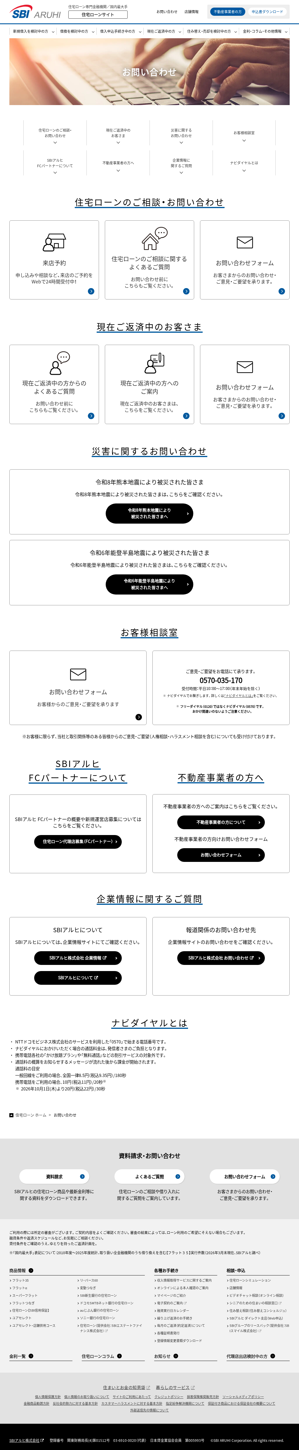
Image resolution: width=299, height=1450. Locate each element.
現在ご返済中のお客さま (118, 133)
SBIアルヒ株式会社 (24, 1440)
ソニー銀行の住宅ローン (97, 1317)
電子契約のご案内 (170, 1303)
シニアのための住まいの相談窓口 (254, 1303)
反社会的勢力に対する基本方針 (75, 1403)
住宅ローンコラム (98, 1356)
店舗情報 (192, 11)
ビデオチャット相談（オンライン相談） (257, 1295)
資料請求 (54, 1176)
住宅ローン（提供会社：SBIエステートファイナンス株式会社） (111, 1328)
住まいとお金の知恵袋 (124, 1387)
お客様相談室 (244, 132)
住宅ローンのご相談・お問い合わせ (55, 133)
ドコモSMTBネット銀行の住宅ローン (106, 1303)
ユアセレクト (22, 1317)
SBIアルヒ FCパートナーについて (55, 163)
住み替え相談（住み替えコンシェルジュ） (258, 1310)
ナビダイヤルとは (244, 162)
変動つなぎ (88, 1287)
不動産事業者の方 (228, 11)
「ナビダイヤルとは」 (238, 695)
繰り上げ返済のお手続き (174, 1318)
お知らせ (162, 1356)
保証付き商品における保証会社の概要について (241, 1403)
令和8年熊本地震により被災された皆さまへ (149, 513)
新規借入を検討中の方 (30, 31)
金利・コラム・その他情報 (262, 31)
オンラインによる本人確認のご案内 (182, 1287)
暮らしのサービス (173, 1387)
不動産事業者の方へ (118, 162)
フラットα (19, 1287)
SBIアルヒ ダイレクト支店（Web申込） (256, 1318)
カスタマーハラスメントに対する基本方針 (131, 1403)
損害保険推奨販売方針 (203, 1396)
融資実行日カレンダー (173, 1310)
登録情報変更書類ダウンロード (179, 1340)
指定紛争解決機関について (185, 1403)
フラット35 (20, 1280)
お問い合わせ (167, 11)
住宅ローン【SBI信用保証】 (30, 1310)
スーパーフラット (25, 1295)
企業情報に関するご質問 (181, 163)
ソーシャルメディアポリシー (243, 1396)
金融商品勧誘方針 (36, 1403)
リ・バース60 (89, 1280)
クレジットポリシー (168, 1396)
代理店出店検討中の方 (247, 1356)
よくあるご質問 (149, 1176)
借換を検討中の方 (74, 31)
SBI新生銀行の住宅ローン (98, 1295)
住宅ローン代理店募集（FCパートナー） (78, 841)
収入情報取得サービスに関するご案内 (184, 1280)
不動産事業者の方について (221, 822)
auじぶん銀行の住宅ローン (99, 1310)
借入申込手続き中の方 (117, 31)
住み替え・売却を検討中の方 (209, 31)
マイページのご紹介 (171, 1295)
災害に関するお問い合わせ (181, 133)
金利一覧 (17, 1356)
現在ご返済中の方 (161, 31)
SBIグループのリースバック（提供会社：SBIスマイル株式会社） (259, 1328)
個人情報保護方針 (48, 1396)
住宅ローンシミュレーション (250, 1280)
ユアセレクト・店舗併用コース (33, 1325)
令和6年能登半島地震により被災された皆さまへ (149, 584)
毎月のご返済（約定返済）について (181, 1325)
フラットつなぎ (23, 1303)
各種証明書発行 (168, 1333)
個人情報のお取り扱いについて (86, 1396)
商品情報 (17, 1270)
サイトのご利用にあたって (132, 1396)
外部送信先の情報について (149, 1410)
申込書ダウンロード (267, 11)
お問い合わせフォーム (221, 855)
